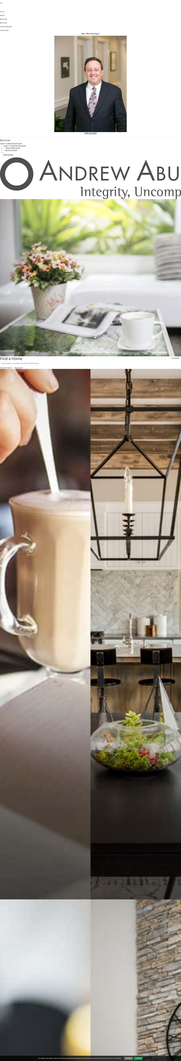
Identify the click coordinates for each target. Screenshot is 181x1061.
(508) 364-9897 (90, 133)
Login (2, 143)
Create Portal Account (14, 143)
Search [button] (2, 15)
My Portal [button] (3, 23)
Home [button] (2, 12)
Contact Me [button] (4, 30)
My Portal (16, 148)
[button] (1, 1)
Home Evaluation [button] (6, 27)
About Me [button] (3, 19)
